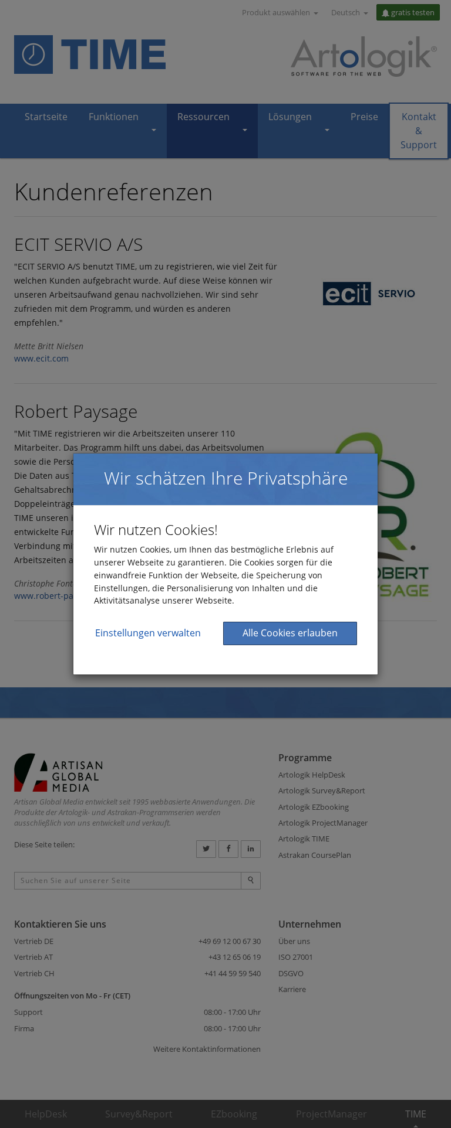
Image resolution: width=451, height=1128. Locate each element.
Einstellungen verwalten (148, 632)
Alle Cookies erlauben (290, 632)
